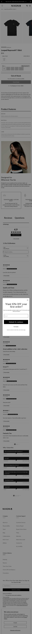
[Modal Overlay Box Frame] (16, 317)
